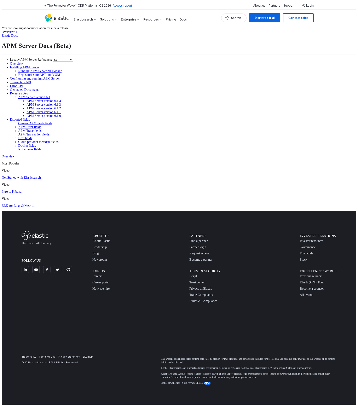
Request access (199, 253)
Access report (122, 5)
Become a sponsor (312, 288)
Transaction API (20, 82)
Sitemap (88, 356)
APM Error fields (29, 127)
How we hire (101, 288)
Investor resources (311, 241)
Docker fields (27, 145)
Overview (16, 63)
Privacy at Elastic (200, 288)
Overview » (9, 32)
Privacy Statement (69, 356)
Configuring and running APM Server (35, 78)
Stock (303, 259)
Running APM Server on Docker (40, 71)
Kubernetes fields (29, 149)
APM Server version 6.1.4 (44, 101)
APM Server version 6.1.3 (44, 104)
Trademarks (29, 356)
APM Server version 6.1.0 (44, 115)
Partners (274, 5)
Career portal (100, 282)
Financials (306, 253)
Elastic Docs (10, 35)
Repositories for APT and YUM (39, 74)
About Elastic (101, 241)
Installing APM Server (24, 67)
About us (259, 5)
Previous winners (311, 276)
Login (310, 5)
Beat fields (25, 138)
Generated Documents (24, 89)
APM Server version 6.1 (34, 97)
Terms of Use (47, 356)
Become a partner (200, 259)
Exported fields (20, 119)
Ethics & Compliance (203, 301)
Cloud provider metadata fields (38, 142)
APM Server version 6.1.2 (44, 108)
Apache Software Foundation (283, 373)
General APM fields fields (35, 123)
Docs (183, 19)
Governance (308, 247)
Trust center (197, 282)
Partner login (197, 247)
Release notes (19, 93)
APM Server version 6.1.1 (44, 112)
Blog (95, 253)
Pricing (171, 19)
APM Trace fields (29, 130)
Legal (193, 276)
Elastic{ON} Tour (312, 282)
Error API (16, 86)
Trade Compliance (201, 294)
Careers (97, 276)
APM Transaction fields (33, 134)
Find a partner (198, 241)
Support (288, 5)
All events (306, 294)
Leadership (99, 247)
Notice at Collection (170, 382)
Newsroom (99, 259)
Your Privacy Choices (193, 382)
